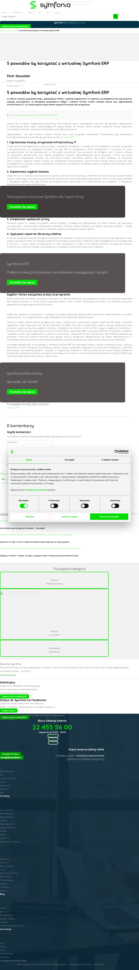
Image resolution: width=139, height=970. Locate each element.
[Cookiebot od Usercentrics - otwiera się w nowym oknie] (117, 452)
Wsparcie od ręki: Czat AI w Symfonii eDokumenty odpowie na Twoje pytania (34, 542)
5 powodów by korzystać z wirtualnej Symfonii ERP (34, 115)
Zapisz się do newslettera (15, 26)
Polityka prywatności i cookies (80, 964)
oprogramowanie (11, 30)
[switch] (54, 506)
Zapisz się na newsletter (14, 696)
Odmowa (30, 517)
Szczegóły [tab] (70, 459)
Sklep (39, 12)
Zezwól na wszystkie (109, 517)
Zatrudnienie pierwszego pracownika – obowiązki (22, 528)
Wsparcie (57, 12)
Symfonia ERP (67, 137)
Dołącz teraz (8, 710)
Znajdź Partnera (10, 754)
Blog (47, 12)
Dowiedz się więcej (22, 206)
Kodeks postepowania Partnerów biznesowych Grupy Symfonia (42, 964)
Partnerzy (30, 12)
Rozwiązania (4, 12)
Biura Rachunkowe (17, 12)
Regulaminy (99, 964)
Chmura (10, 407)
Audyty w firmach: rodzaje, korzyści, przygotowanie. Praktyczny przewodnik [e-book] (39, 556)
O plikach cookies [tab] (110, 459)
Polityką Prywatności (36, 490)
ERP (17, 407)
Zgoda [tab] (29, 459)
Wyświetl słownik (8, 674)
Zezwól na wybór (69, 517)
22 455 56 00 (52, 727)
